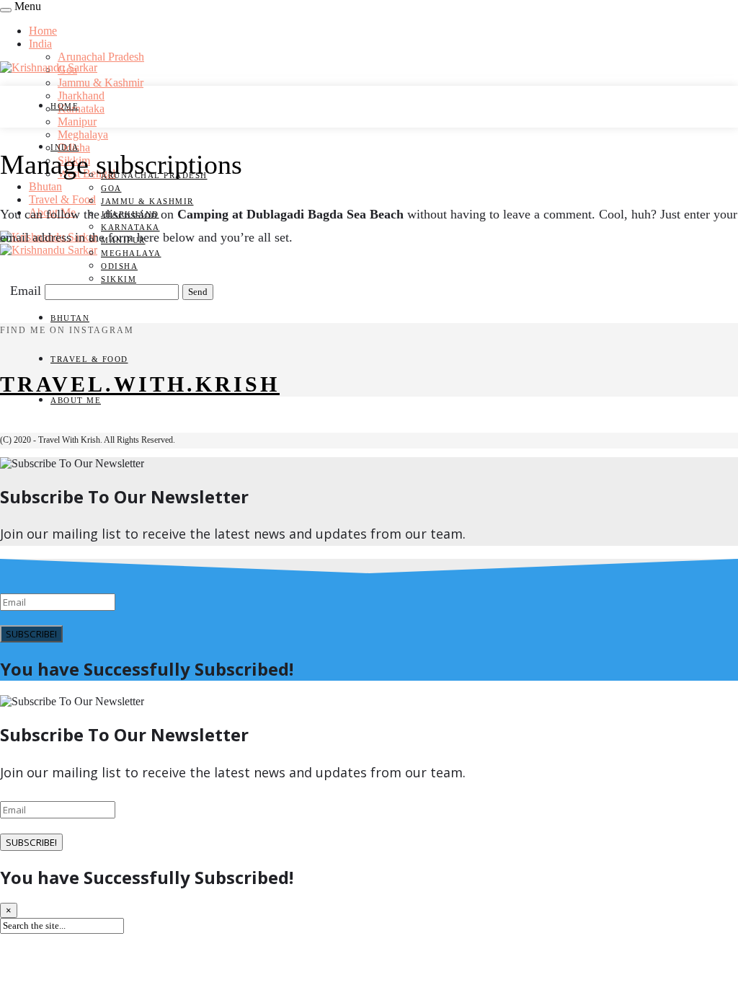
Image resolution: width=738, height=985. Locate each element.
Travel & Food (62, 199)
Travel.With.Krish (140, 384)
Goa (111, 188)
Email (25, 290)
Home (43, 31)
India (40, 43)
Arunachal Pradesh (101, 56)
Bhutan (45, 186)
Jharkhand (81, 95)
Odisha (119, 266)
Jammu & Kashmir (100, 82)
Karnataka (81, 108)
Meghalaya (83, 134)
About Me (75, 400)
